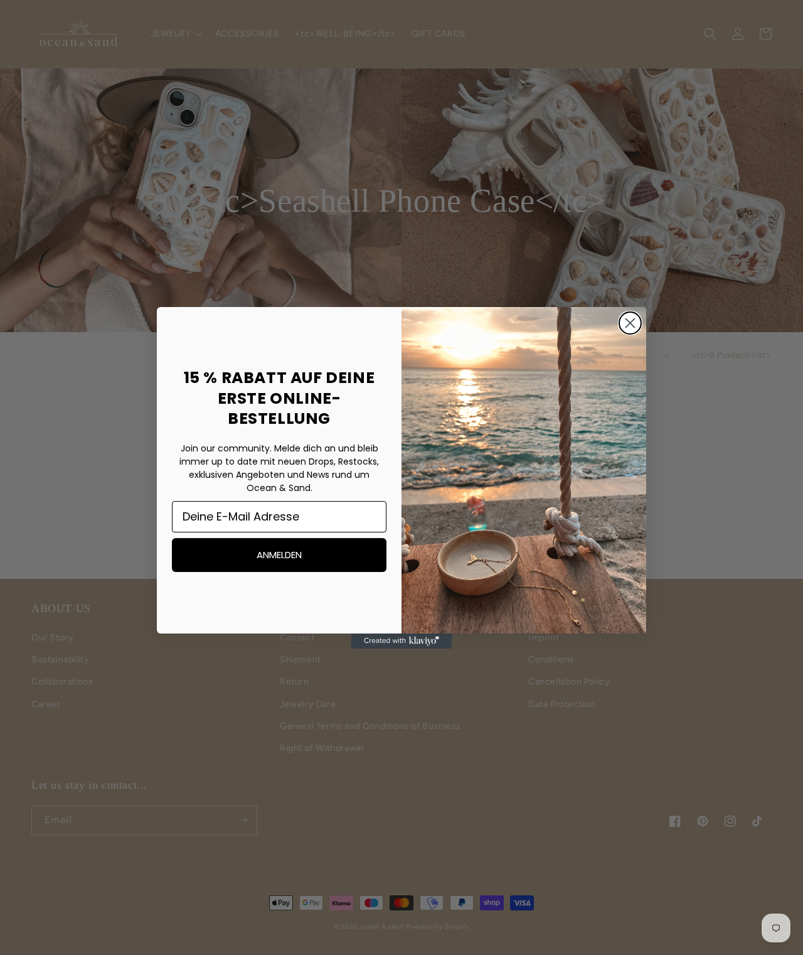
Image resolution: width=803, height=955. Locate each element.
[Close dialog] (630, 323)
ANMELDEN (279, 554)
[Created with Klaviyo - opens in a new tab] (401, 641)
